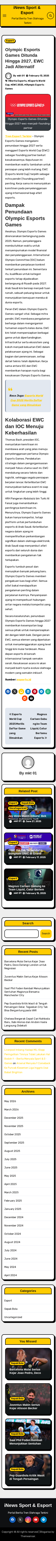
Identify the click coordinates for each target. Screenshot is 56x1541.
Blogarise (45, 1531)
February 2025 (13, 1200)
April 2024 (10, 1275)
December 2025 (13, 1117)
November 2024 (13, 1225)
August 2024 (12, 1242)
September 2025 (14, 1142)
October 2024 (12, 1233)
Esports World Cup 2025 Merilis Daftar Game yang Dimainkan (26, 400)
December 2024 (13, 1217)
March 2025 (11, 1192)
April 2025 (10, 1184)
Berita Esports (18, 81)
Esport (10, 40)
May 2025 (10, 1175)
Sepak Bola (27, 803)
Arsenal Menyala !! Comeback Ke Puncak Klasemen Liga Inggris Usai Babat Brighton (27, 1068)
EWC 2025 (17, 84)
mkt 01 (21, 75)
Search (28, 923)
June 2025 (10, 1167)
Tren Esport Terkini (18, 136)
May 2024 (10, 1267)
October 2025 (12, 1134)
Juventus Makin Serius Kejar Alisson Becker (24, 1406)
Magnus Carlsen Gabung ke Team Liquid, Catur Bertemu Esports (27, 889)
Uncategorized (17, 808)
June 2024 (11, 1258)
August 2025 (12, 1150)
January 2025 (12, 1209)
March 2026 (11, 1109)
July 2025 (10, 1159)
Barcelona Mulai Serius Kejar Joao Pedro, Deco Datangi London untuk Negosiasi (25, 965)
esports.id (24, 679)
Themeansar (28, 1536)
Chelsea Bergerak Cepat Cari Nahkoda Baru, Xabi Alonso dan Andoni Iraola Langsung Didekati (27, 1022)
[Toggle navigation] (4, 16)
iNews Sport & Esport (28, 1505)
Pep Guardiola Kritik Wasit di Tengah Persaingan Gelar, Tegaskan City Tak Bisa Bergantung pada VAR (26, 1007)
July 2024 (10, 1250)
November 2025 (13, 1126)
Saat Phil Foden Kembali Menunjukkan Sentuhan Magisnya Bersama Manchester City (27, 992)
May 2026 (10, 1101)
